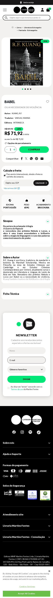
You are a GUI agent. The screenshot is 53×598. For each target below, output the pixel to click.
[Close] (49, 571)
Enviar (26, 379)
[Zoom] (26, 62)
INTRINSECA (18, 123)
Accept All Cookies (26, 593)
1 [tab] (22, 89)
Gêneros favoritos (18, 369)
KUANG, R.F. (17, 113)
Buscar (6, 17)
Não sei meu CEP (10, 188)
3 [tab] (28, 89)
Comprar (34, 149)
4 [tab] (30, 89)
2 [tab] (25, 89)
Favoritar (47, 102)
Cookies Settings (27, 586)
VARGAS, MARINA (22, 118)
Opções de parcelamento (19, 143)
